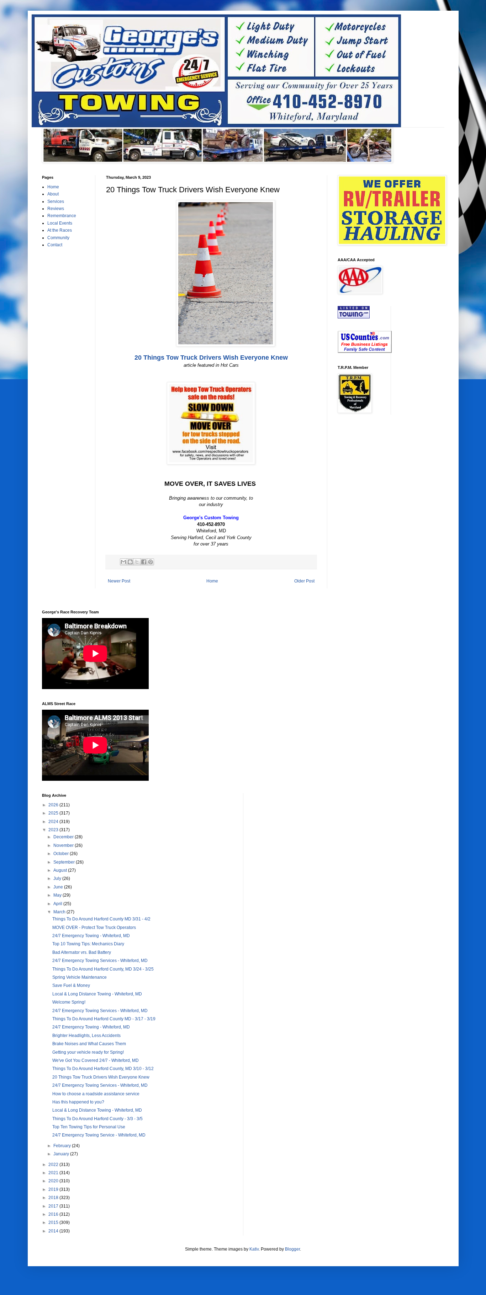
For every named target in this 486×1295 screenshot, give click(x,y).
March (60, 911)
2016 (53, 1214)
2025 (53, 813)
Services (55, 201)
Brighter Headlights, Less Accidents (86, 1035)
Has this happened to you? (78, 1102)
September (64, 862)
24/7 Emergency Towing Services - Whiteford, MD (100, 960)
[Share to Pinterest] (150, 561)
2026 (53, 804)
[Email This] (123, 561)
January (61, 1153)
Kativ (254, 1249)
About (53, 194)
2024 (53, 821)
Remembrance (61, 215)
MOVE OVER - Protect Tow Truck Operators (94, 927)
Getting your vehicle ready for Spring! (88, 1052)
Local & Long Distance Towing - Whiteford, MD (97, 994)
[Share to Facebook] (143, 561)
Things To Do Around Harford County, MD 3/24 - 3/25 (103, 969)
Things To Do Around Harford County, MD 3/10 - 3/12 (103, 1068)
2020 (53, 1180)
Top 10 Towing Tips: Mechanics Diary (88, 943)
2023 (53, 829)
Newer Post (119, 581)
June (58, 887)
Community (58, 237)
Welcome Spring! (68, 1002)
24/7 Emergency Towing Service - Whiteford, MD (99, 1135)
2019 (53, 1189)
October (61, 853)
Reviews (55, 208)
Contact (54, 244)
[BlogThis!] (130, 561)
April (58, 903)
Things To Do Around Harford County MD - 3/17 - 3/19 (103, 1018)
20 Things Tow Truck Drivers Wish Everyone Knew (211, 357)
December (64, 836)
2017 (53, 1206)
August (60, 870)
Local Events (59, 223)
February (62, 1145)
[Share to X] (137, 561)
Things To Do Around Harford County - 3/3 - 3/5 (97, 1118)
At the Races (59, 230)
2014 (53, 1231)
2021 (53, 1172)
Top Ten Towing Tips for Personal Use (88, 1126)
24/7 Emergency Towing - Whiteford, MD (91, 935)
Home (212, 581)
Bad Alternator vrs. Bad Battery (81, 952)
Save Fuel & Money (71, 985)
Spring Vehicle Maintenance (79, 977)
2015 (53, 1222)
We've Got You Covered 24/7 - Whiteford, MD (95, 1060)
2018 (53, 1197)
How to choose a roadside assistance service (95, 1093)
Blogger (292, 1249)
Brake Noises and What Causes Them (89, 1043)
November (64, 845)
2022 (53, 1164)
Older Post (304, 581)
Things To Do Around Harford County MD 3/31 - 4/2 (101, 919)
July (57, 878)
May (58, 895)
